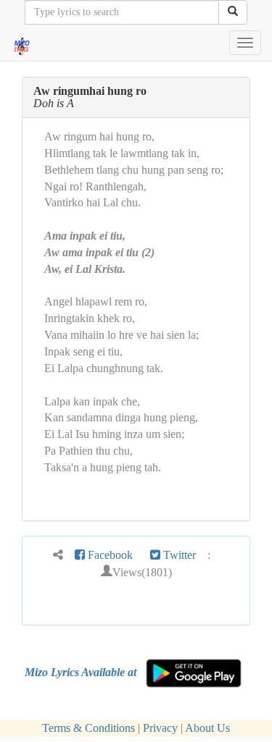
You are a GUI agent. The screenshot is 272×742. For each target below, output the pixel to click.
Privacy (160, 728)
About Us (207, 728)
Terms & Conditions (88, 728)
